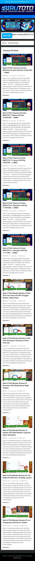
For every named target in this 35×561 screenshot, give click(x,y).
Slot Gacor (13, 289)
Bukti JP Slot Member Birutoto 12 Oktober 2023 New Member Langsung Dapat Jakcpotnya (16, 432)
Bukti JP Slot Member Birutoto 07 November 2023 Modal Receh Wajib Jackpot (16, 385)
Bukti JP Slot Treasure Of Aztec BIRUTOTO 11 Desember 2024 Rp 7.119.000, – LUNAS (15, 250)
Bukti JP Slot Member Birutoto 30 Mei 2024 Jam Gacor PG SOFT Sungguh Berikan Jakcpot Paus (16, 295)
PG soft (14, 64)
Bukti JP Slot (7, 64)
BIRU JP (6, 75)
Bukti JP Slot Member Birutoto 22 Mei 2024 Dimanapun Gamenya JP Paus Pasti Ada (16, 340)
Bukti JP (6, 289)
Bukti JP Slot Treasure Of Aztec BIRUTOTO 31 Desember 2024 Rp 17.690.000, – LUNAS (15, 205)
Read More (5, 95)
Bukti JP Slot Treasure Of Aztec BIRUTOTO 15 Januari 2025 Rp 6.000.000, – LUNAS (14, 160)
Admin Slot (7, 481)
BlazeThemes (17, 558)
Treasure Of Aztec (23, 64)
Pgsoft (14, 199)
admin (5, 391)
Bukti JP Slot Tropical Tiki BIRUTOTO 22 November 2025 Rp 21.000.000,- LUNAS (16, 2)
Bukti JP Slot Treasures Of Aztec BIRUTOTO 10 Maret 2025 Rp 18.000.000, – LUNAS (14, 115)
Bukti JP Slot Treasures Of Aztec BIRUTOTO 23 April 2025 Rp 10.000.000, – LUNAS (17, 70)
